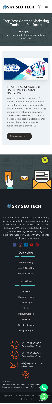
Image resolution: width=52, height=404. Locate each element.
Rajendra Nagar (26, 297)
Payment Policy (26, 273)
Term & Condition (26, 268)
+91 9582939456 (31, 343)
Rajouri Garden (26, 313)
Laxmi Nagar (25, 302)
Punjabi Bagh (26, 330)
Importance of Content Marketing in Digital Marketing (23, 89)
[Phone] (44, 388)
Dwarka (26, 319)
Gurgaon (26, 291)
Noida (26, 308)
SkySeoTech (26, 399)
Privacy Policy (26, 262)
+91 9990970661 (31, 353)
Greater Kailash (26, 325)
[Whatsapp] (44, 396)
